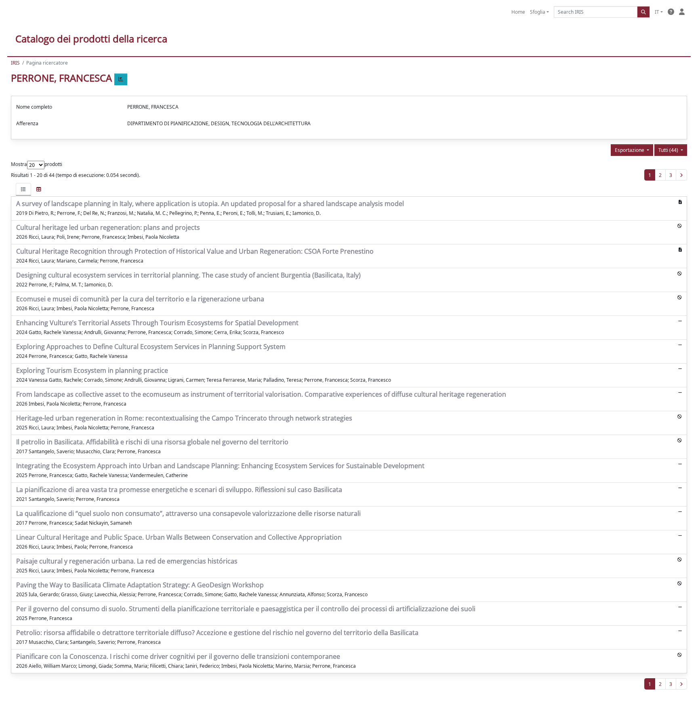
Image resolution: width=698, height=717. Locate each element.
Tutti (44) (668, 150)
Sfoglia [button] (537, 11)
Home (518, 11)
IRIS (15, 62)
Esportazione (630, 150)
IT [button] (657, 11)
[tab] (23, 189)
